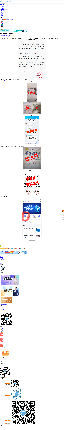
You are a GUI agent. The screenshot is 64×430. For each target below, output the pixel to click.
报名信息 (2, 19)
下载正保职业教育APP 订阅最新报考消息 (5, 35)
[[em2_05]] (6, 248)
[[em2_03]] (3, 248)
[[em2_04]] (4, 248)
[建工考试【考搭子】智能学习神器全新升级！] (13, 253)
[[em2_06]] (7, 248)
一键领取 (1, 361)
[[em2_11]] (14, 248)
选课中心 (2, 12)
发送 (0, 249)
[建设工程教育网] (32, 1)
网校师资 (2, 14)
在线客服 (63, 216)
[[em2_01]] (0, 248)
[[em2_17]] (22, 248)
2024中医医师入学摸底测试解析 (3, 304)
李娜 (1, 285)
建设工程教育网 (7, 36)
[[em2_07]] (8, 248)
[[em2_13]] (16, 248)
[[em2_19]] (24, 248)
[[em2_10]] (12, 248)
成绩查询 (9, 19)
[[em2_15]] (19, 248)
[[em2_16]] (20, 248)
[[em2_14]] (18, 248)
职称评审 (2, 15)
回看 (0, 308)
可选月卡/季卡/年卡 (2, 328)
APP (63, 214)
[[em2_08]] (10, 248)
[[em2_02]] (2, 248)
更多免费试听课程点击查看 (3, 309)
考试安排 (7, 19)
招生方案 (2, 13)
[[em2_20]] (26, 248)
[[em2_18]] (23, 248)
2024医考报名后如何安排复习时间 (4, 307)
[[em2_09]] (11, 248)
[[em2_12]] (15, 248)
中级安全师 (2, 11)
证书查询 (12, 19)
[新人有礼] (63, 211)
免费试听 (8, 285)
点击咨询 (5, 80)
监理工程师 (2, 4)
